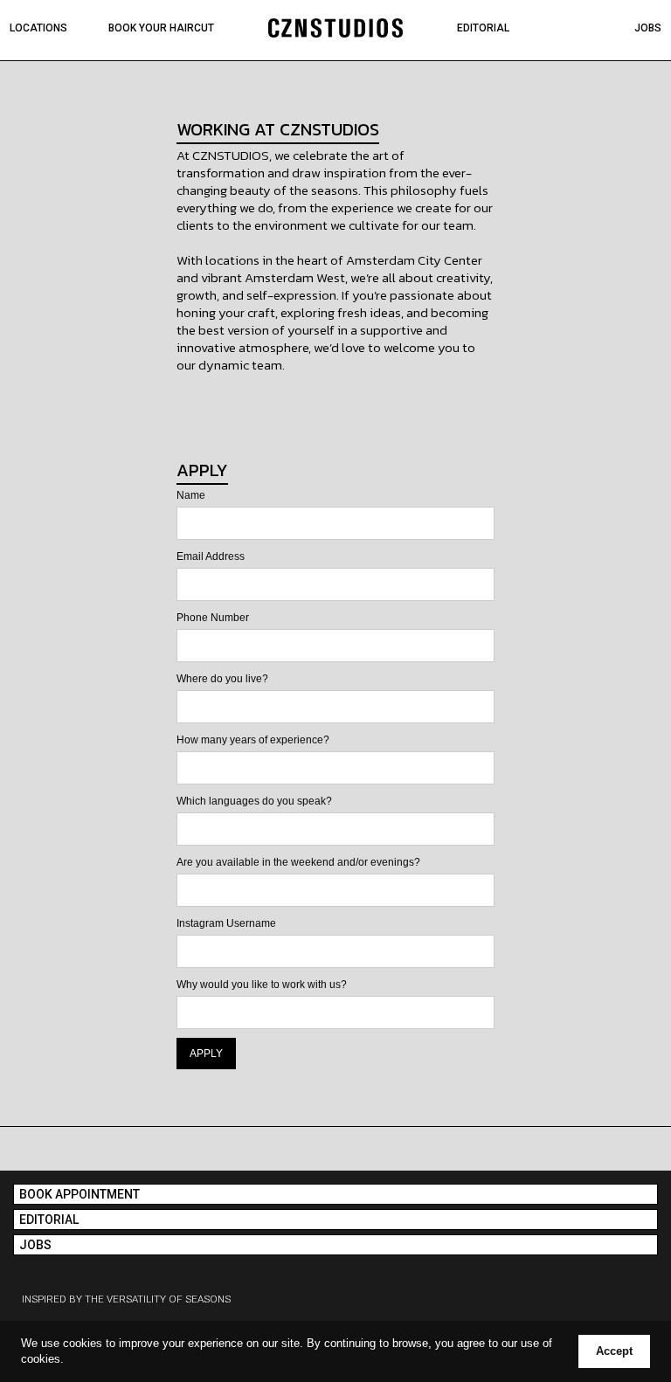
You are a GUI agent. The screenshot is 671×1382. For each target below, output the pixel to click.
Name (190, 495)
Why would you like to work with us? (261, 984)
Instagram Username (226, 923)
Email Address (210, 556)
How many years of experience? (252, 740)
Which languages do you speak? (254, 801)
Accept (614, 1351)
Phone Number (212, 618)
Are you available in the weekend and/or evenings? (298, 862)
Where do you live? (222, 679)
